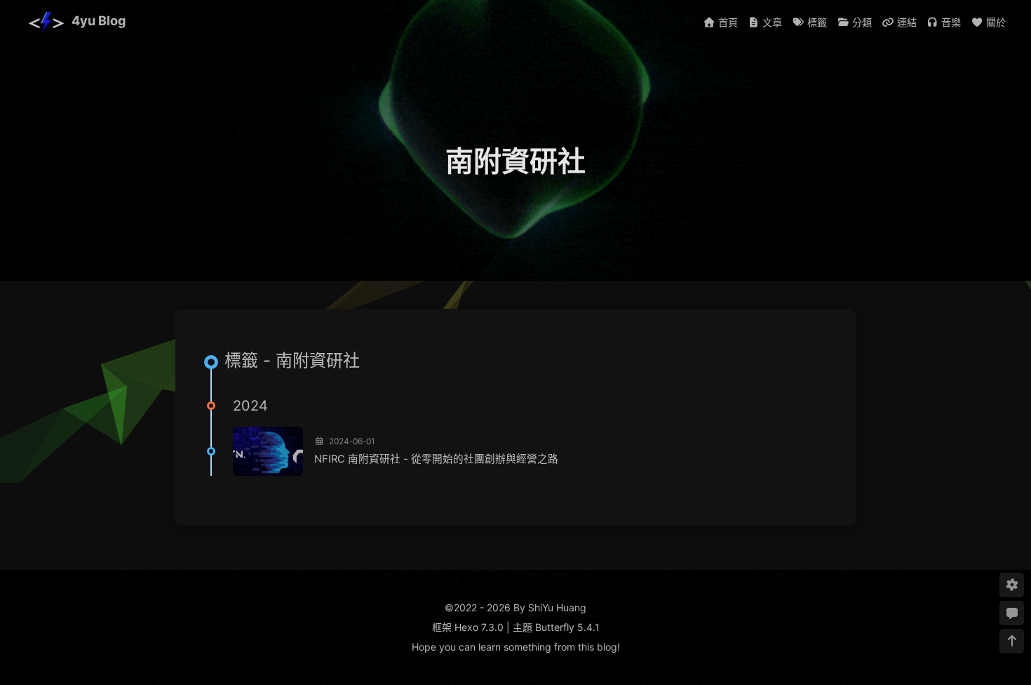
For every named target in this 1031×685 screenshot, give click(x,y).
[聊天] (1011, 613)
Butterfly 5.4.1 (567, 627)
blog (607, 647)
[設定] (1011, 585)
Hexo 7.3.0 (479, 627)
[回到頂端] (1011, 641)
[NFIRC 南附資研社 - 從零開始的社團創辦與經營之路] (268, 451)
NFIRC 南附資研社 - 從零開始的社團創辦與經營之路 (436, 459)
